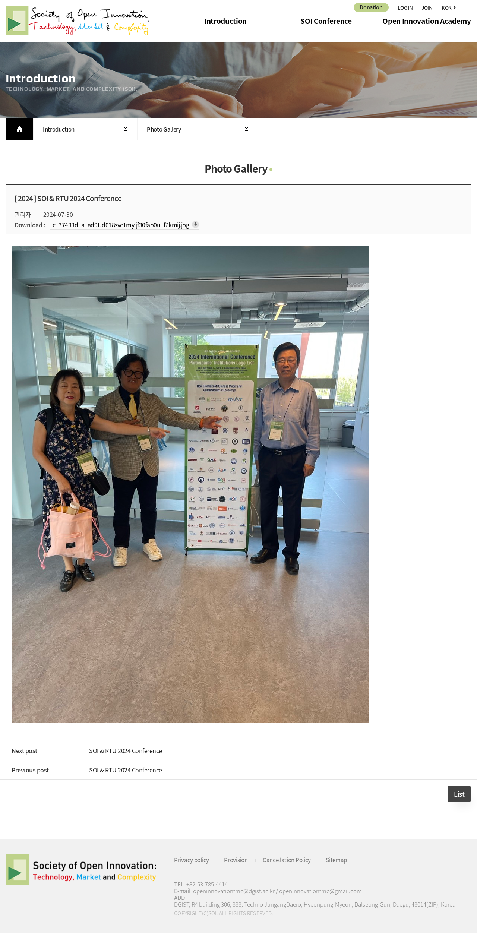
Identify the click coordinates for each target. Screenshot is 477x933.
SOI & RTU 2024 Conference (125, 750)
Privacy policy (191, 859)
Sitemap (336, 859)
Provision (235, 859)
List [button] (459, 794)
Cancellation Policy (287, 859)
